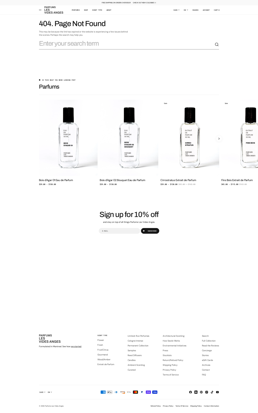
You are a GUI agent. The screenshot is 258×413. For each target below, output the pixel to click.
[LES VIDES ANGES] (53, 10)
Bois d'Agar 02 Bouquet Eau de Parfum (122, 180)
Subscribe (152, 231)
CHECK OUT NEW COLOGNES (143, 3)
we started (76, 346)
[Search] (217, 44)
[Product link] (68, 143)
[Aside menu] (40, 10)
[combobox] (127, 44)
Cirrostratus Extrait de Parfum (178, 180)
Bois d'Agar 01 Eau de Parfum (56, 180)
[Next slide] (219, 138)
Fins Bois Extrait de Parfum (237, 180)
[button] (195, 10)
